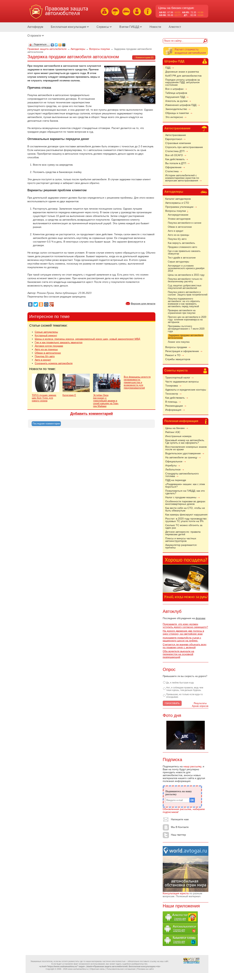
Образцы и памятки (177, 113)
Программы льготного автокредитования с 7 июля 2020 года (186, 329)
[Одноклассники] (60, 44)
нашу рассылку (192, 766)
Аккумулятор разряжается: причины (181, 546)
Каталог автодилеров (178, 198)
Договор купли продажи (49, 345)
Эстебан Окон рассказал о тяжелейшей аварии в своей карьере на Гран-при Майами (106, 401)
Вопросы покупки (175, 210)
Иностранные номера (178, 436)
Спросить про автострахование (184, 147)
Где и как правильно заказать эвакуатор (58, 342)
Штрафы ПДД (174, 61)
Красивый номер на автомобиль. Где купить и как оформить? (185, 441)
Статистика (172, 171)
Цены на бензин (175, 428)
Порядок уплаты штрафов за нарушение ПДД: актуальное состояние (182, 82)
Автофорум (35, 26)
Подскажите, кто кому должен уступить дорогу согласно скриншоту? (185, 625)
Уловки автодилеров (179, 219)
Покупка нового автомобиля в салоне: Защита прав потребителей (187, 293)
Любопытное (173, 469)
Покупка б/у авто (177, 239)
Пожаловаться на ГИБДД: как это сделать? (185, 492)
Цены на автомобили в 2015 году (186, 275)
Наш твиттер (178, 834)
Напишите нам (180, 819)
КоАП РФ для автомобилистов (183, 75)
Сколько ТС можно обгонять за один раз (183, 526)
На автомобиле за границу (181, 457)
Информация (173, 409)
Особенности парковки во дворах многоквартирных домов (185, 502)
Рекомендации (174, 405)
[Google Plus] (51, 304)
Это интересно (174, 117)
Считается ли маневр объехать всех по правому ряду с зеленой (184, 646)
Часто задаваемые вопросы (182, 381)
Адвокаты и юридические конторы (185, 389)
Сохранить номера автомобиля (54, 363)
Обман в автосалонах (180, 227)
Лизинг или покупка (178, 342)
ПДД (167, 67)
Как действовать (175, 159)
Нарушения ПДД (175, 96)
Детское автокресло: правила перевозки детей (183, 533)
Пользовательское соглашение (120, 969)
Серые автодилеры (178, 261)
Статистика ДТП (174, 151)
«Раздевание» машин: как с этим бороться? (185, 485)
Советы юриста (176, 370)
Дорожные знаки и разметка (182, 71)
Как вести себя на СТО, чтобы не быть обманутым (185, 509)
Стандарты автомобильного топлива (182, 475)
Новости (155, 26)
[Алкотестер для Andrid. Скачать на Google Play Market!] (180, 921)
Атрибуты (171, 465)
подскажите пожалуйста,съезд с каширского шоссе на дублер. (182, 639)
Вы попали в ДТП (175, 163)
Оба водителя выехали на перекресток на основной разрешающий (178, 654)
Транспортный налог (177, 377)
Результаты (200, 703)
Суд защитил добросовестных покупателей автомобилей (184, 286)
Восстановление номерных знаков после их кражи (186, 448)
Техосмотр (171, 393)
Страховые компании (178, 143)
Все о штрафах (174, 88)
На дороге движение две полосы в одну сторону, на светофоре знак (183, 632)
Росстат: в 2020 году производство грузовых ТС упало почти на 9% (186, 520)
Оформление (173, 167)
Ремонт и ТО (172, 355)
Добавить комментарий (91, 414)
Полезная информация (181, 421)
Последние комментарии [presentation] (46, 423)
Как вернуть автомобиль (181, 243)
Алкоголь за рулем (176, 100)
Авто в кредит (175, 231)
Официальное (173, 461)
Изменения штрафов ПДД (180, 104)
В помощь (171, 401)
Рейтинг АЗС (172, 432)
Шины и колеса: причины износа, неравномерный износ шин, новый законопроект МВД (87, 338)
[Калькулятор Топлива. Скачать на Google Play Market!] (180, 945)
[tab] (46, 423)
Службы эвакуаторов (177, 359)
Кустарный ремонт (46, 335)
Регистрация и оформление (182, 351)
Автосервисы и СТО (177, 202)
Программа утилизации (179, 206)
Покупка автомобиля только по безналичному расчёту (185, 280)
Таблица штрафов (176, 92)
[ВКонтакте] (52, 44)
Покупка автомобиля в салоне (184, 223)
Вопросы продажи (176, 347)
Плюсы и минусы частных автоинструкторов (180, 539)
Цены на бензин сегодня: (176, 8)
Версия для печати (143, 303)
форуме (200, 618)
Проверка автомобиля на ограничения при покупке (181, 311)
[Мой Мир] (64, 44)
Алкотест (175, 26)
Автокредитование (178, 215)
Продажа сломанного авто (182, 247)
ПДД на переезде (175, 480)
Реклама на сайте (145, 969)
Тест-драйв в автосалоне (182, 257)
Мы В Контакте (180, 827)
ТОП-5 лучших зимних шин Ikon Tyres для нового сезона (44, 398)
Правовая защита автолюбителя (47, 48)
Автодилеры (173, 191)
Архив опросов (200, 706)
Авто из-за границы (178, 235)
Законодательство (176, 109)
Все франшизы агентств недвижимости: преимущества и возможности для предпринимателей (137, 382)
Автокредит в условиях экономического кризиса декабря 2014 (186, 268)
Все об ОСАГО (174, 155)
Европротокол (173, 139)
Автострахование (177, 128)
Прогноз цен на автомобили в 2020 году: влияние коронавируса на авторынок (187, 319)
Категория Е (69, 395)
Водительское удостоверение (183, 453)
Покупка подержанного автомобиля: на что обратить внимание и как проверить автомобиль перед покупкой (184, 302)
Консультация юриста (176, 893)
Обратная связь (97, 969)
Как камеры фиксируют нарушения (186, 514)
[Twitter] (56, 44)
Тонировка (171, 385)
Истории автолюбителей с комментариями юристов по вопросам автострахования (182, 178)
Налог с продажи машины (180, 497)
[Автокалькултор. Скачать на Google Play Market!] (180, 933)
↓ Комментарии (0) (144, 57)
